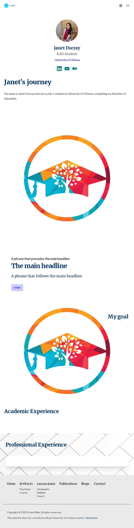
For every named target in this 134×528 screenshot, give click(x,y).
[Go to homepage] (15, 5)
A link (17, 287)
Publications (68, 484)
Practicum (25, 489)
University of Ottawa (67, 59)
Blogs (85, 484)
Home (11, 484)
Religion (41, 492)
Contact (100, 484)
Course (24, 492)
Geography (43, 489)
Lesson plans (46, 484)
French (40, 496)
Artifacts (26, 484)
